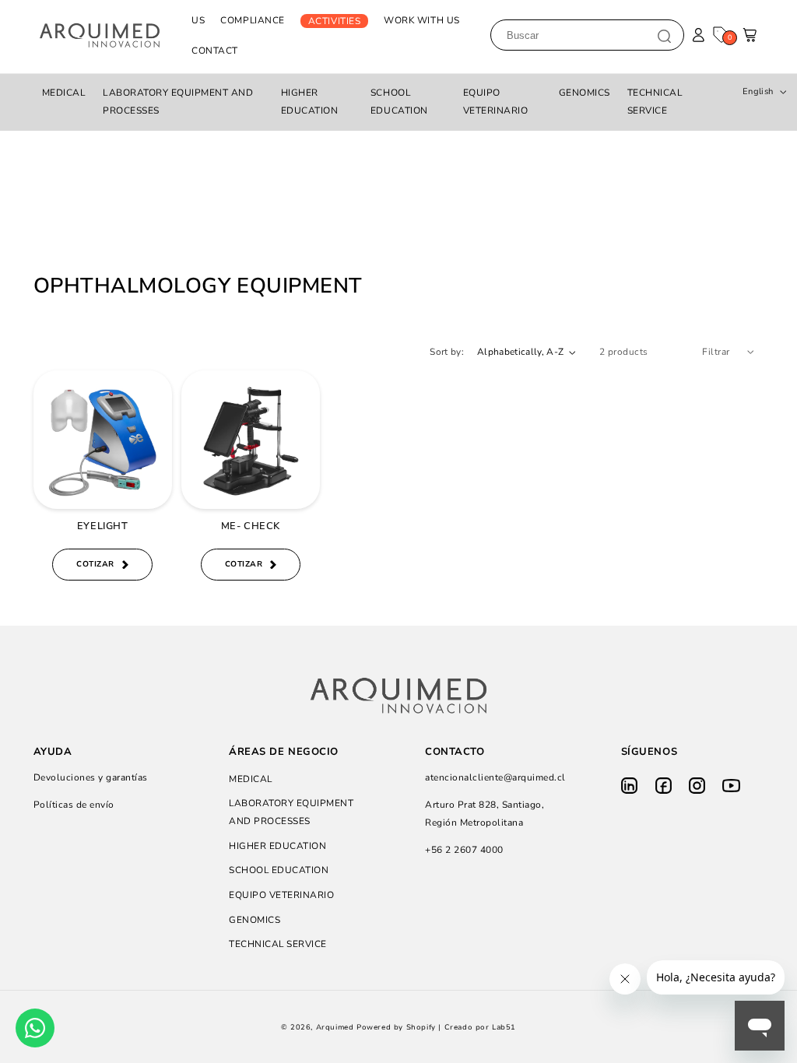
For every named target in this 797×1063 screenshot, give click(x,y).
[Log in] (698, 35)
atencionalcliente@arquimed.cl (495, 777)
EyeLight (102, 526)
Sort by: (447, 352)
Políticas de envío (73, 804)
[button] (750, 39)
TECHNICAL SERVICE (655, 101)
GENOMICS (584, 92)
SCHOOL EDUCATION (399, 101)
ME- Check (250, 526)
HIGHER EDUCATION (310, 101)
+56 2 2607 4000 (464, 850)
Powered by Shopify (396, 1027)
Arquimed (335, 1027)
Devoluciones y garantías (90, 777)
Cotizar (95, 564)
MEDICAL (64, 92)
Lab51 (504, 1027)
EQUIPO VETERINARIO (495, 101)
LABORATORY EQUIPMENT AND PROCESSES (178, 101)
